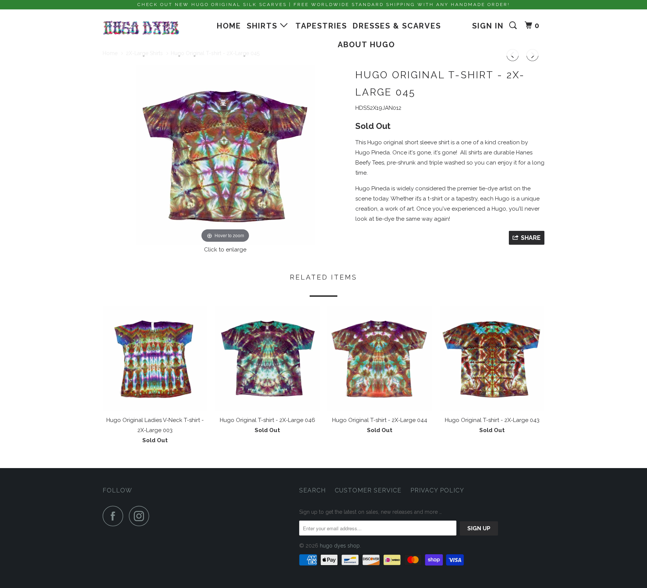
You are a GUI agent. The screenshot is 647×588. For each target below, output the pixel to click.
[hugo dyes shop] (141, 28)
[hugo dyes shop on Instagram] (141, 516)
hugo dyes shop (340, 546)
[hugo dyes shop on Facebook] (115, 516)
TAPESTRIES (321, 25)
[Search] (514, 25)
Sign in (488, 25)
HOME (229, 25)
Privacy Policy (437, 490)
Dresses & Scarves (397, 25)
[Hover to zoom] (225, 154)
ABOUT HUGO (366, 44)
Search (312, 490)
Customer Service (368, 490)
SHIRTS (263, 25)
